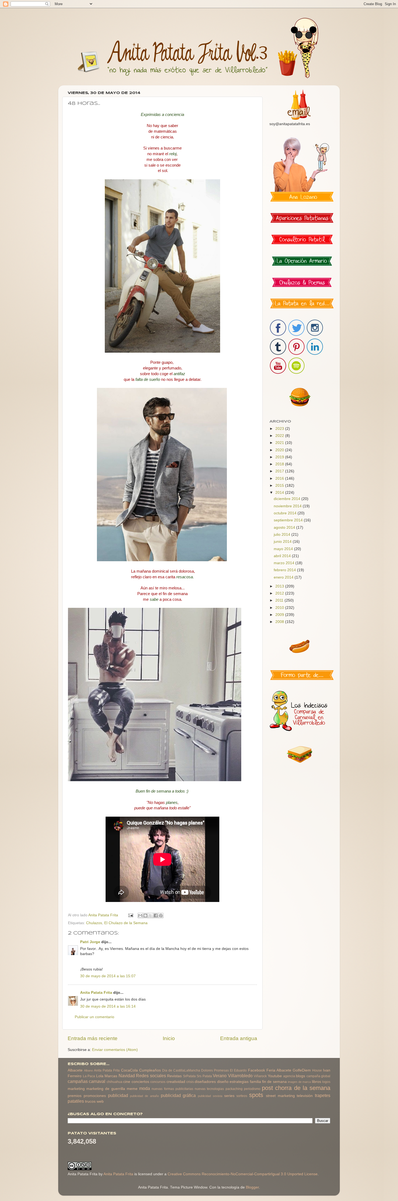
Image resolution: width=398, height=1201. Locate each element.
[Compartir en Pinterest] (161, 915)
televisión (305, 1096)
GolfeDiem (302, 1070)
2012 (280, 593)
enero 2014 (284, 577)
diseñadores (205, 1082)
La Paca (89, 1076)
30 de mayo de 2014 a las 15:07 (108, 976)
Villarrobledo (240, 1075)
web (100, 1101)
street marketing (280, 1096)
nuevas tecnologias (209, 1089)
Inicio (169, 1038)
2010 (280, 608)
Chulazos (94, 923)
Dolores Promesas (215, 1070)
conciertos (140, 1082)
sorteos (241, 1096)
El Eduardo (238, 1070)
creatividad (176, 1082)
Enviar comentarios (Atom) (115, 1050)
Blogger (252, 1187)
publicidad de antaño (144, 1096)
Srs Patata (204, 1076)
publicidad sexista (210, 1096)
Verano (220, 1075)
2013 (280, 586)
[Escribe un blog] (145, 915)
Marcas (111, 1076)
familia (255, 1082)
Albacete (75, 1070)
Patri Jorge (90, 942)
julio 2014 (282, 535)
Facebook (256, 1070)
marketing (76, 1089)
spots (256, 1095)
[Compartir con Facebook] (155, 915)
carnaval (97, 1081)
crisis (190, 1082)
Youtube (275, 1076)
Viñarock (260, 1076)
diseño (223, 1082)
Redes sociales (151, 1075)
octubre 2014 (286, 513)
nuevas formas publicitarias (172, 1089)
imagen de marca (299, 1081)
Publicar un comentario (94, 1017)
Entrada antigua (238, 1038)
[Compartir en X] (150, 915)
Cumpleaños (150, 1070)
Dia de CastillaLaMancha (181, 1070)
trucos (90, 1101)
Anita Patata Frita (96, 993)
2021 (280, 443)
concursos (157, 1082)
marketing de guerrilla (105, 1089)
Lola (99, 1076)
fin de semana (274, 1082)
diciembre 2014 (287, 499)
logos (326, 1082)
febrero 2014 (285, 570)
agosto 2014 (285, 527)
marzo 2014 (284, 563)
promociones (95, 1096)
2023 (280, 429)
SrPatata (189, 1076)
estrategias (239, 1082)
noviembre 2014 (288, 506)
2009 (280, 615)
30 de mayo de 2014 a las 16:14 (108, 1006)
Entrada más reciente (93, 1038)
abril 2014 (283, 556)
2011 (280, 600)
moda (144, 1088)
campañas (78, 1081)
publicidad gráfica (178, 1095)
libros (316, 1082)
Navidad (127, 1075)
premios (74, 1096)
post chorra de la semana (296, 1088)
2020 (280, 450)
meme (132, 1089)
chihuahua (114, 1082)
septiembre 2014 (289, 520)
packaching (234, 1089)
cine (126, 1082)
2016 (280, 478)
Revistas (174, 1076)
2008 (280, 622)
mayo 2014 (284, 549)
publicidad (118, 1095)
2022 (280, 436)
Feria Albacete (278, 1070)
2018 (280, 464)
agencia (289, 1076)
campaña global (318, 1076)
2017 (280, 471)
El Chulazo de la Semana (126, 923)
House (317, 1070)
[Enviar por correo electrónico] (140, 915)
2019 (280, 457)
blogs (300, 1076)
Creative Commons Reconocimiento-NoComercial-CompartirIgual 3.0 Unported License (243, 1174)
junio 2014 (283, 542)
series (229, 1096)
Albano (88, 1070)
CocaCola (129, 1070)
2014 (280, 493)
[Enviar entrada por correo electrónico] (130, 915)
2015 (280, 485)
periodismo (252, 1089)
